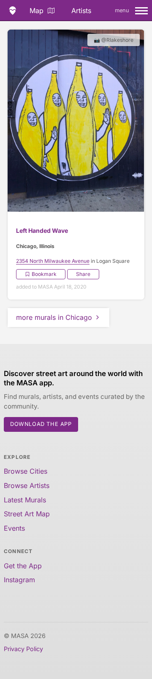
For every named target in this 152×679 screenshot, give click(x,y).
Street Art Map (27, 514)
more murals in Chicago (54, 317)
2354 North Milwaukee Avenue (53, 261)
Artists (81, 10)
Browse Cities (25, 471)
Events (14, 528)
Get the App (23, 566)
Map (36, 10)
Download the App (41, 424)
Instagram (19, 579)
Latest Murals (25, 500)
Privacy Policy (23, 648)
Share (83, 274)
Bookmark (44, 274)
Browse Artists (26, 485)
